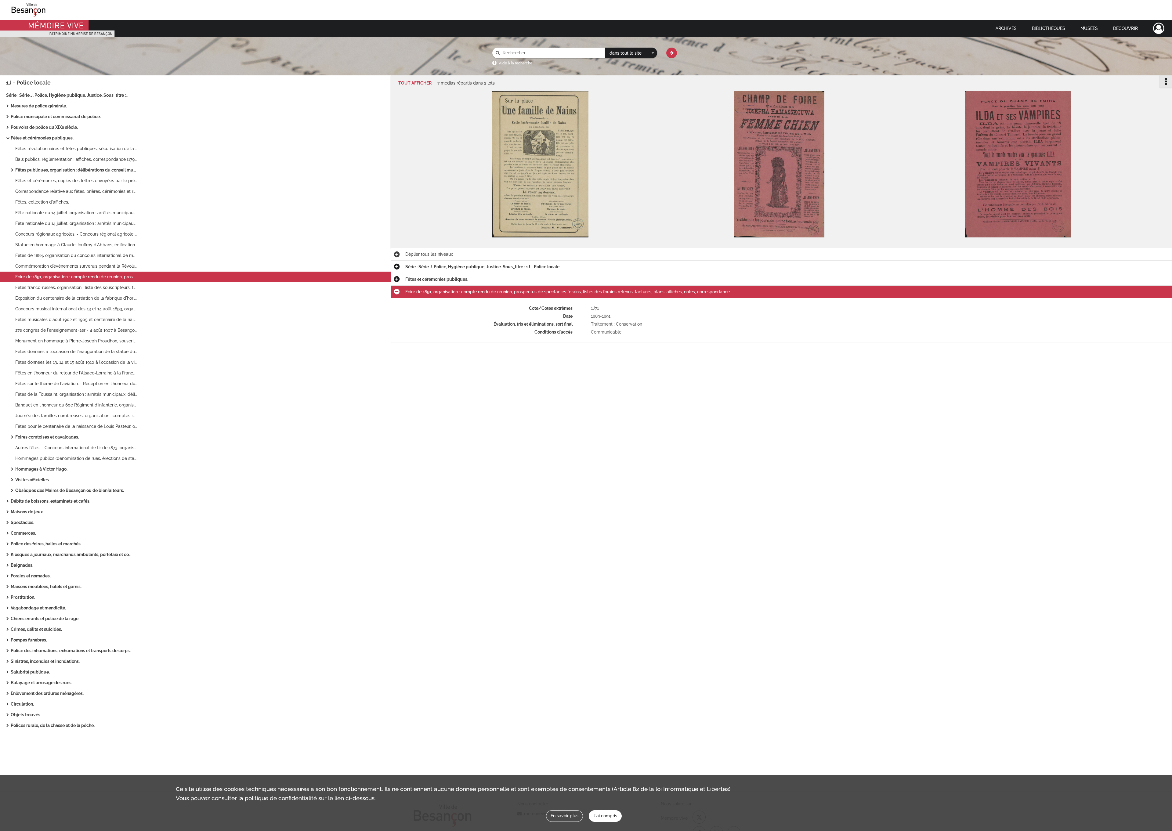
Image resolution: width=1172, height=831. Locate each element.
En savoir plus (564, 815)
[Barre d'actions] (1166, 81)
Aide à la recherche (515, 63)
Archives (1006, 28)
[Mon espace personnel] (1158, 28)
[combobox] (631, 53)
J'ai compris (605, 815)
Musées (1089, 28)
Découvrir (1125, 28)
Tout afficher (415, 83)
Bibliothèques (1048, 28)
